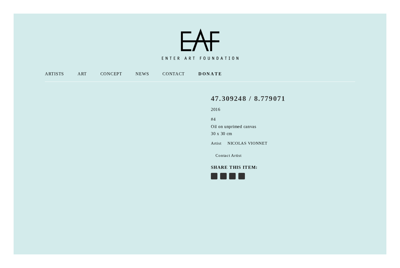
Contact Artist (228, 155)
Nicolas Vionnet (247, 143)
